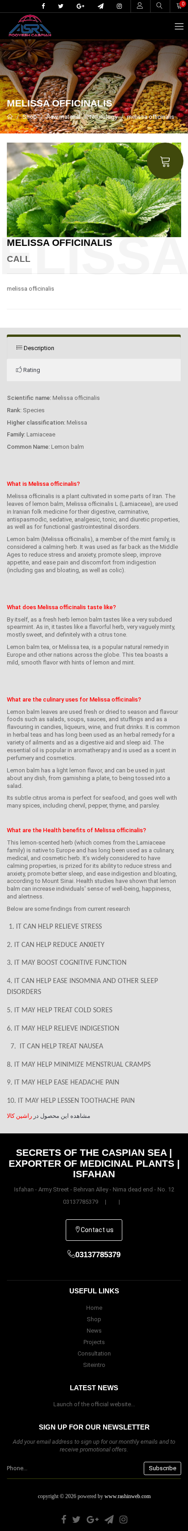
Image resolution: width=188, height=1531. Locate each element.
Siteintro (94, 1364)
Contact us (97, 1229)
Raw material (63, 116)
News (94, 1330)
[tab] (94, 348)
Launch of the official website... (94, 1404)
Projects (94, 1342)
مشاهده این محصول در (48, 1115)
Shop (29, 116)
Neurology (103, 116)
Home (94, 1307)
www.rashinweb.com (127, 1496)
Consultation (94, 1353)
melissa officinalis (150, 116)
